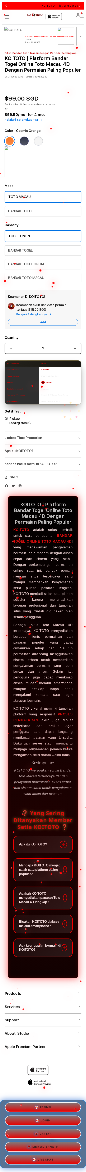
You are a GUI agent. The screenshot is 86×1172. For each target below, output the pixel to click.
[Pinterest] (21, 487)
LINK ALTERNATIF (45, 1145)
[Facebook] (7, 487)
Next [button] (80, 6)
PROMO (45, 1108)
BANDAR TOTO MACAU (26, 278)
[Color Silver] (38, 141)
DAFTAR (45, 1132)
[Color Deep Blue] (24, 141)
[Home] (35, 15)
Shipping (25, 104)
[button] (7, 17)
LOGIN (46, 1120)
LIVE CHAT (45, 1158)
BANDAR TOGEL (20, 250)
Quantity (11, 338)
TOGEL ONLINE (20, 236)
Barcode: (30, 76)
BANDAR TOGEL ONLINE (26, 264)
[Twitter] (14, 487)
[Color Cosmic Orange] (10, 141)
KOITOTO (21, 530)
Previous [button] (6, 6)
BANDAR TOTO (20, 211)
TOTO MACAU (19, 197)
